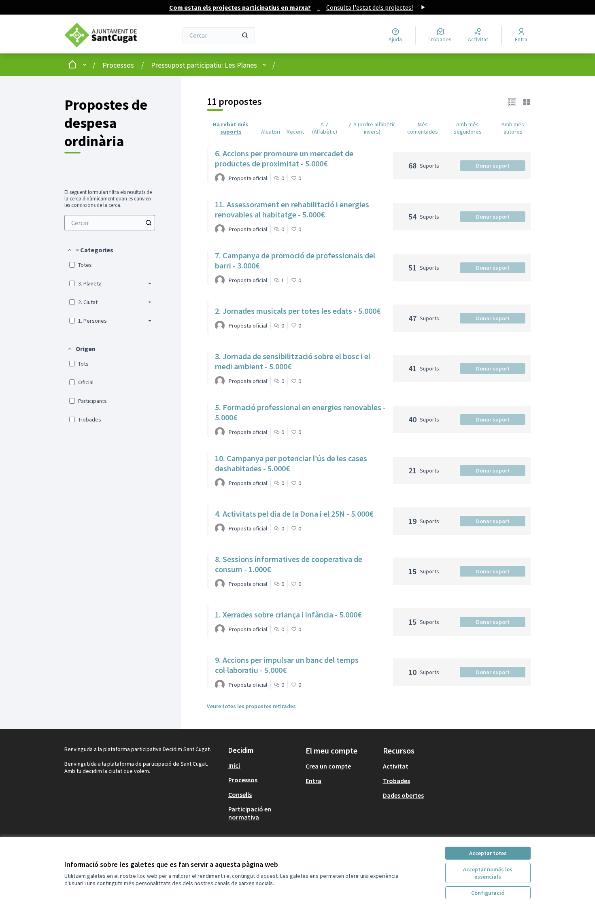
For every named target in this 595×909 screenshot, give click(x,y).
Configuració (487, 892)
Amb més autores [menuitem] (513, 128)
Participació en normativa (249, 813)
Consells (240, 794)
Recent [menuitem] (295, 131)
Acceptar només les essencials (487, 873)
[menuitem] (109, 222)
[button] (90, 249)
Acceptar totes (488, 853)
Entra (313, 781)
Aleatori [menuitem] (270, 131)
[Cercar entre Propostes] (148, 222)
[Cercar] (244, 35)
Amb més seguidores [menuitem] (468, 128)
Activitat (395, 766)
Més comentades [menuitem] (422, 128)
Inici (234, 765)
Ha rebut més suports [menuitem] (231, 128)
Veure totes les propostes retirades (251, 706)
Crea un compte (328, 766)
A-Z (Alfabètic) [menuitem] (324, 128)
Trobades (396, 781)
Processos (118, 65)
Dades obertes (403, 795)
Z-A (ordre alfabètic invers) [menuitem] (372, 128)
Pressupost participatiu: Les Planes (204, 65)
